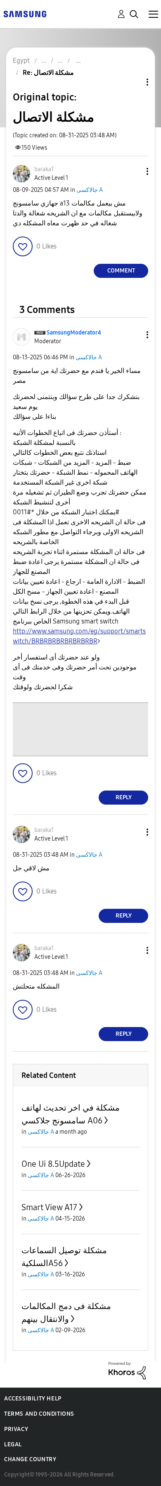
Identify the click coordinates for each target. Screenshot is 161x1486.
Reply (124, 797)
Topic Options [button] (133, 82)
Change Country (30, 1459)
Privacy (16, 1429)
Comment (121, 270)
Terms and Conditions (39, 1413)
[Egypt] (24, 13)
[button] (134, 171)
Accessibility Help (33, 1398)
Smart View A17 (49, 1207)
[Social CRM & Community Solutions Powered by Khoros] (127, 1370)
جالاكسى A (89, 190)
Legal (13, 1444)
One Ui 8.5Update (53, 1164)
